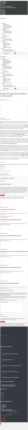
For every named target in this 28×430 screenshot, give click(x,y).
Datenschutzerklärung (21, 297)
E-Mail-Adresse (3, 316)
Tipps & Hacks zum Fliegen (8, 40)
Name (1, 314)
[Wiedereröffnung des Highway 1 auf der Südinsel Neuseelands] (6, 248)
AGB (2, 421)
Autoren (3, 418)
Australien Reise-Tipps (7, 25)
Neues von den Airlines (7, 38)
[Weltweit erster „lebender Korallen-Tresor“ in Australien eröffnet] (4, 370)
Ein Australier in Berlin (7, 47)
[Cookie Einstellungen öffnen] (5, 429)
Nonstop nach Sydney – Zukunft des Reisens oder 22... (11, 365)
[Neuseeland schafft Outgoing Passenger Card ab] (6, 216)
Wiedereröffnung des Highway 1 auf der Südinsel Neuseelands (14, 251)
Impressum (4, 416)
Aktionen (4, 46)
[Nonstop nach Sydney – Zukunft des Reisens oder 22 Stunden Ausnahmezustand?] (4, 364)
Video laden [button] (2, 168)
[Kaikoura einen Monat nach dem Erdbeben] (6, 279)
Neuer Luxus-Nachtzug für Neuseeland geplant (10, 235)
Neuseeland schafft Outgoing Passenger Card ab (10, 219)
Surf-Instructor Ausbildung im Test (9, 50)
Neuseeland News (6, 30)
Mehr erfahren (3, 166)
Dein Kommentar (3, 302)
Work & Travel (5, 28)
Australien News (6, 24)
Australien (4, 1)
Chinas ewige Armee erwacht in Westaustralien (10, 377)
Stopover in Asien (6, 44)
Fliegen (3, 37)
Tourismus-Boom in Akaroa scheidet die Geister (10, 267)
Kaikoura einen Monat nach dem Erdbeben (9, 283)
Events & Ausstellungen (7, 26)
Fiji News (4, 35)
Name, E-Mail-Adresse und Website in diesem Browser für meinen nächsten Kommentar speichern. (12, 319)
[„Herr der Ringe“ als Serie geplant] (5, 206)
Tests (2, 48)
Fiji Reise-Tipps (6, 36)
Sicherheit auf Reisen (7, 43)
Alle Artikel (2, 195)
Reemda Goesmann (5, 99)
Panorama (5, 42)
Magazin (3, 41)
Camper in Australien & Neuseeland (9, 7)
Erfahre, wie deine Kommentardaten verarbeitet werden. (12, 325)
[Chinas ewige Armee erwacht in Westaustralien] (4, 376)
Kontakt (3, 419)
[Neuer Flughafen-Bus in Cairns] (4, 358)
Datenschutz (4, 420)
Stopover (3, 3)
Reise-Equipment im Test (7, 49)
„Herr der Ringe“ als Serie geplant (7, 209)
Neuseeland (4, 2)
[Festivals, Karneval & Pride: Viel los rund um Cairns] (4, 352)
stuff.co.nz (5, 174)
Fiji (2, 5)
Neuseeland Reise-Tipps (7, 31)
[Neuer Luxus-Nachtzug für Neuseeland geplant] (4, 232)
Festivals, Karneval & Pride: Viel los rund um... (10, 353)
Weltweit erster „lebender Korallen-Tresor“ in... (10, 371)
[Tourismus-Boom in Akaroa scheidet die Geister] (5, 263)
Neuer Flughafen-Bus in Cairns (7, 359)
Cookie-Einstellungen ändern (14, 412)
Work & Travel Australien (7, 6)
